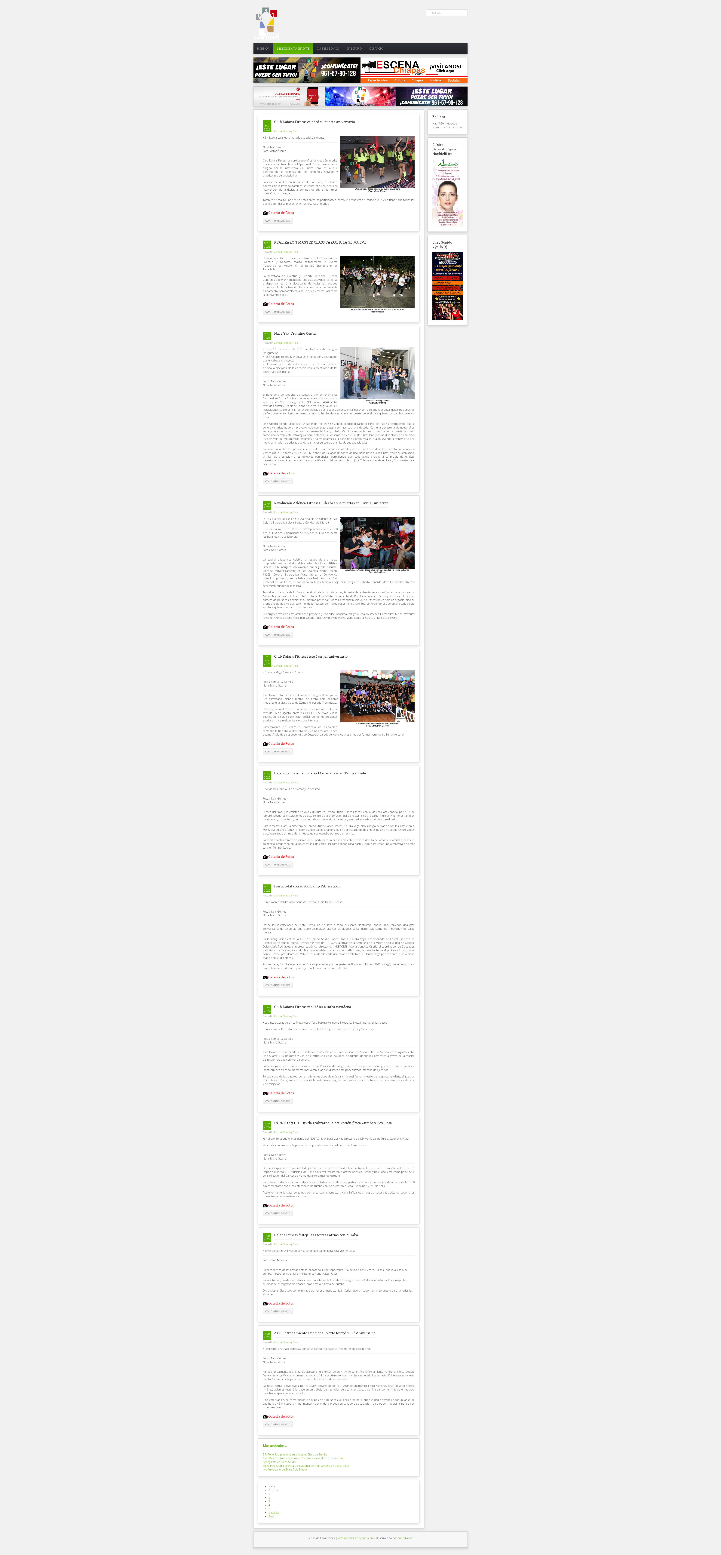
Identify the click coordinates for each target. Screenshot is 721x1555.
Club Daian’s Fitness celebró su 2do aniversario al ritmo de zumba (303, 1458)
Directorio (354, 48)
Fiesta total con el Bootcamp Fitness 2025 (307, 886)
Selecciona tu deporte (293, 48)
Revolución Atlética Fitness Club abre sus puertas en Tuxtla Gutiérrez (331, 502)
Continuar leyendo (277, 220)
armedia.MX (405, 1538)
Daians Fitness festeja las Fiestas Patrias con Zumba (316, 1234)
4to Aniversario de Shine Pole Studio (285, 1469)
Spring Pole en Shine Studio (279, 1462)
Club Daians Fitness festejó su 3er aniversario (311, 656)
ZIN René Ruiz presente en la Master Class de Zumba (295, 1454)
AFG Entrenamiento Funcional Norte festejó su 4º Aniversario (324, 1332)
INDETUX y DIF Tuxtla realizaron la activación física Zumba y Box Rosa (333, 1122)
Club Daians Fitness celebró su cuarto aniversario (314, 121)
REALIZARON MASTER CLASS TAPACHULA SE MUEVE (320, 242)
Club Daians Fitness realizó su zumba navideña (312, 1006)
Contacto (376, 48)
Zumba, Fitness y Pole (286, 131)
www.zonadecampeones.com (356, 1538)
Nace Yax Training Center (295, 333)
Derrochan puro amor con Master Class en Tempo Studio (320, 773)
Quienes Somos (328, 48)
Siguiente (273, 1512)
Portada (263, 48)
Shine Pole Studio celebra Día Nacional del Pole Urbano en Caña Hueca (306, 1465)
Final (271, 1516)
